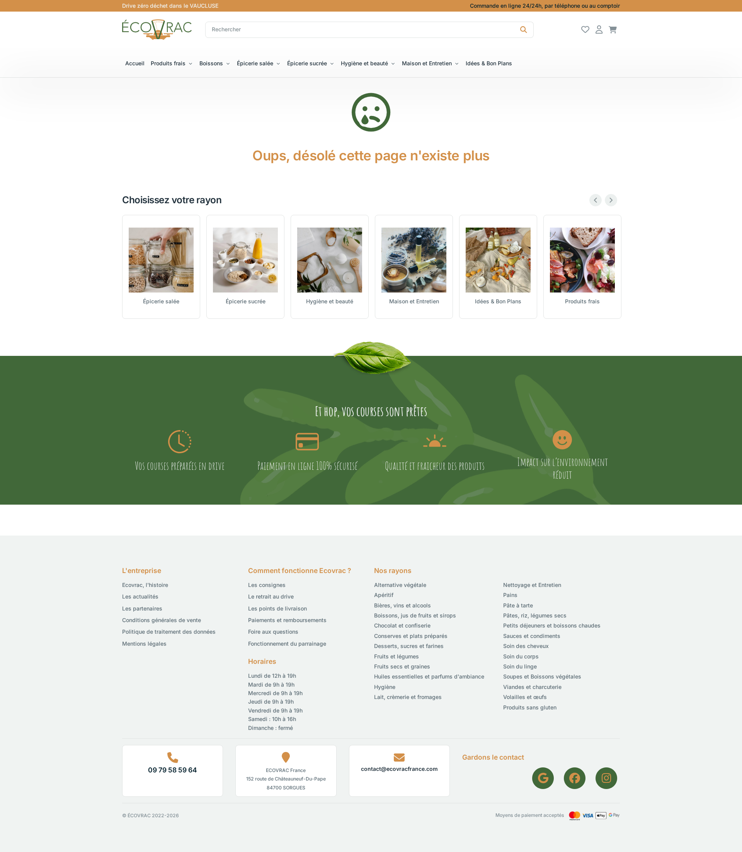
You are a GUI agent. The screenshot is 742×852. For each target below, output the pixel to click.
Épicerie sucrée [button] (307, 63)
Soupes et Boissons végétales (542, 676)
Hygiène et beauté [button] (364, 63)
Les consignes (267, 585)
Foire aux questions (273, 631)
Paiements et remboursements (287, 620)
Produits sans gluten (529, 707)
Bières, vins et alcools (402, 605)
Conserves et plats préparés (411, 636)
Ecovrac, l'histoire (145, 585)
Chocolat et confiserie (402, 625)
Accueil (135, 63)
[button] (613, 29)
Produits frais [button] (168, 63)
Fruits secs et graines (402, 666)
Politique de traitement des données (169, 631)
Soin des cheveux (526, 646)
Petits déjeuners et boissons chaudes (552, 625)
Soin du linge (520, 666)
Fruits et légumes (396, 656)
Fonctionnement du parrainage (287, 643)
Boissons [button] (211, 63)
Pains (510, 595)
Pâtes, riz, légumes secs (535, 615)
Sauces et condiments (531, 636)
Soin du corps (521, 656)
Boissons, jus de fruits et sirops (415, 615)
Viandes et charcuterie (532, 687)
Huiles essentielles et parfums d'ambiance (429, 676)
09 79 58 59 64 (172, 770)
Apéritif (383, 595)
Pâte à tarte (518, 605)
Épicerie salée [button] (255, 63)
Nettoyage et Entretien (532, 585)
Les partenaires (142, 608)
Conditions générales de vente (161, 620)
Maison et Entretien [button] (427, 63)
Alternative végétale (400, 585)
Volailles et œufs (525, 697)
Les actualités (140, 596)
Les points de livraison (277, 608)
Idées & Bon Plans (489, 63)
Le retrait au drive (271, 596)
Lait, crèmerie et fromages (408, 697)
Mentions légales (144, 643)
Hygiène (384, 687)
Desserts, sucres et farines (409, 646)
